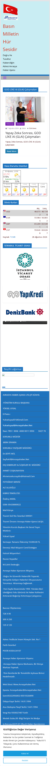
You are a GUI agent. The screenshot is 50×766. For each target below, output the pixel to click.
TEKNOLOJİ (9, 124)
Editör (24, 128)
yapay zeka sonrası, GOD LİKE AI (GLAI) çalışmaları (23, 135)
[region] (25, 745)
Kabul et (25, 753)
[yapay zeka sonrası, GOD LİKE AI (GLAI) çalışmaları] (25, 109)
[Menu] (5, 78)
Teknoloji (20, 124)
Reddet (25, 760)
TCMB (12, 237)
